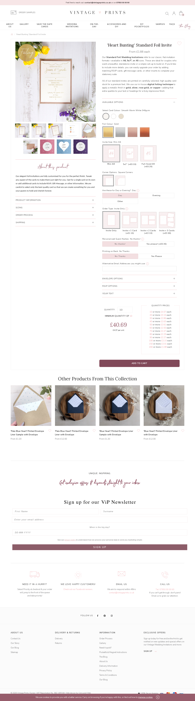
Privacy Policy (105, 670)
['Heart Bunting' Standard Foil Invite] (22, 130)
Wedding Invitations (72, 25)
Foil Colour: (107, 124)
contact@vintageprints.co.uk (121, 592)
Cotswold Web (85, 693)
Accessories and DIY (116, 25)
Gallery (24, 24)
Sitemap (14, 652)
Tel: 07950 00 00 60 (165, 589)
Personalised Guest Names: (115, 239)
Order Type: (107, 208)
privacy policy (70, 540)
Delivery (59, 638)
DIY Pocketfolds (142, 25)
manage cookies (145, 697)
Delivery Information (108, 666)
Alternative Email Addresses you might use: (123, 263)
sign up (148, 651)
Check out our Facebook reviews (77, 589)
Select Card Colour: (111, 110)
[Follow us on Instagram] (112, 615)
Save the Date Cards (44, 25)
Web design (71, 693)
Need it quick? (105, 647)
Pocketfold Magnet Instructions (113, 652)
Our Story (15, 643)
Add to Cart (139, 363)
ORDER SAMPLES (27, 12)
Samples (160, 24)
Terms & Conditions (108, 675)
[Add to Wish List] (179, 43)
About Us (10, 25)
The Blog (185, 26)
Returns (58, 643)
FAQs (172, 24)
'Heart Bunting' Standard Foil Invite (31, 34)
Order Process (105, 638)
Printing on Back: (110, 251)
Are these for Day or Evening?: (116, 190)
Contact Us (15, 638)
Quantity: (109, 309)
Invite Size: (107, 142)
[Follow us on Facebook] (98, 615)
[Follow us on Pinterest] (105, 615)
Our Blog (15, 647)
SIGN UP (99, 547)
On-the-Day (94, 25)
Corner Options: (110, 172)
